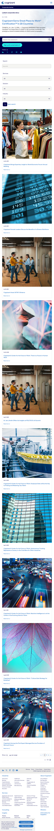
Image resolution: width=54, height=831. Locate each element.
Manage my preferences (26, 829)
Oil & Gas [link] (29, 778)
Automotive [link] (5, 778)
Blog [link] (28, 817)
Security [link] (29, 800)
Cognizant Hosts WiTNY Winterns (14, 292)
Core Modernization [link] (7, 805)
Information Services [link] (19, 780)
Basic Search (12, 104)
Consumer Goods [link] (6, 786)
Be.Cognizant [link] (43, 780)
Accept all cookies (26, 822)
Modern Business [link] (6, 817)
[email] (48, 760)
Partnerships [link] (43, 801)
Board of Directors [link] (44, 782)
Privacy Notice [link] (39, 769)
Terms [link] (32, 769)
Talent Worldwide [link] (44, 806)
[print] (50, 760)
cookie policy (14, 827)
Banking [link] (4, 780)
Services (5, 73)
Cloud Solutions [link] (6, 803)
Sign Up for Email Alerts (11, 45)
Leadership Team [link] (44, 796)
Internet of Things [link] (31, 795)
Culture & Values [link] (44, 791)
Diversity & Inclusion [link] (45, 793)
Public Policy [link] (43, 803)
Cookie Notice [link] (47, 769)
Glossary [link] (43, 810)
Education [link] (4, 788)
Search (5, 61)
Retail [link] (28, 780)
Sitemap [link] (28, 769)
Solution (5, 83)
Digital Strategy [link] (18, 797)
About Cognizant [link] (45, 775)
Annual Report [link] (43, 778)
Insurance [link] (16, 782)
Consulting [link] (5, 810)
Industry (5, 93)
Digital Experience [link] (18, 795)
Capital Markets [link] (6, 782)
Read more (6, 169)
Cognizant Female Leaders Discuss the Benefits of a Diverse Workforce (26, 229)
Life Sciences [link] (17, 783)
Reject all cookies (26, 826)
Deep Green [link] (17, 817)
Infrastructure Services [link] (19, 802)
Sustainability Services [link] (32, 805)
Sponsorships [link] (43, 805)
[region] (17, 824)
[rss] (45, 760)
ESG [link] (41, 795)
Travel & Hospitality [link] (31, 785)
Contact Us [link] (43, 786)
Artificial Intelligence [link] (7, 799)
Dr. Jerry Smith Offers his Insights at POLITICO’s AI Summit (22, 420)
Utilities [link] (28, 786)
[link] (3, 770)
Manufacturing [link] (18, 785)
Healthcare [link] (17, 778)
